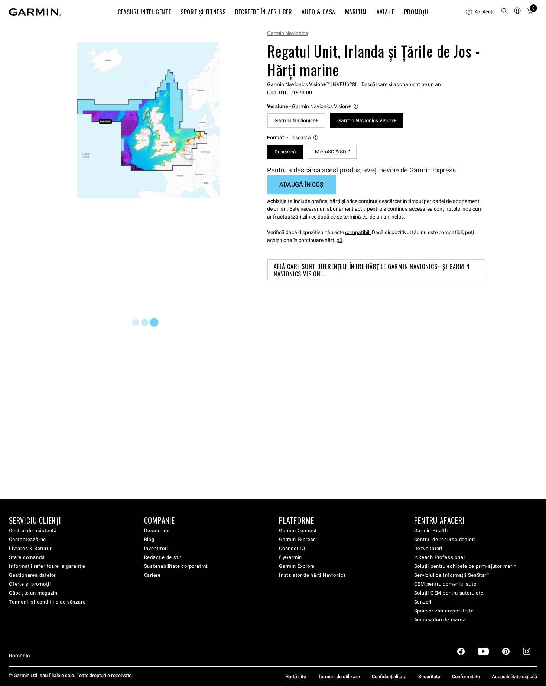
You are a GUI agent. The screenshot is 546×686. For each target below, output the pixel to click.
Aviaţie (385, 11)
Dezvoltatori (428, 548)
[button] (313, 106)
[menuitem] (480, 12)
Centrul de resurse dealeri (444, 539)
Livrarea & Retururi (31, 548)
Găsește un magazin (33, 593)
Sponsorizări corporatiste (444, 611)
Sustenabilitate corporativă (176, 566)
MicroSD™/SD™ (332, 152)
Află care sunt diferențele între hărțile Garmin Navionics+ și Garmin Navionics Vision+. (371, 270)
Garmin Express (297, 539)
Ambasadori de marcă (440, 619)
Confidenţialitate (389, 676)
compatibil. (358, 232)
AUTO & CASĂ (318, 11)
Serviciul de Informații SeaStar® (452, 575)
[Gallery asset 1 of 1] (148, 120)
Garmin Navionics (287, 33)
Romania (19, 656)
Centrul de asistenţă (33, 530)
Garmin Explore (297, 566)
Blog (149, 539)
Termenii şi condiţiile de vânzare (47, 602)
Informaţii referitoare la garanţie (47, 566)
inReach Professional (439, 557)
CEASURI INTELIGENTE (144, 11)
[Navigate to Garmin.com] (35, 12)
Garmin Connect (298, 530)
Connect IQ (292, 548)
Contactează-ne (27, 539)
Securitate (429, 676)
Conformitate (466, 676)
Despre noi (157, 530)
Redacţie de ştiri (163, 557)
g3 (339, 240)
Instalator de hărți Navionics (312, 575)
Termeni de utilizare (339, 676)
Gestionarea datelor (32, 575)
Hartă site (295, 676)
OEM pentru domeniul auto (445, 584)
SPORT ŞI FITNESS (203, 11)
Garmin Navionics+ (296, 120)
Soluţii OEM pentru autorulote (449, 593)
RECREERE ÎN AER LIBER (263, 11)
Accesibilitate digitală (514, 676)
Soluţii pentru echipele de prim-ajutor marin (465, 566)
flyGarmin (290, 557)
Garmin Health (431, 530)
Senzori (423, 602)
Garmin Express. (433, 170)
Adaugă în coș (301, 184)
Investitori (156, 548)
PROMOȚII (416, 11)
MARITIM (356, 11)
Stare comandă (27, 557)
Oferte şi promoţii (30, 584)
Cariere (152, 575)
